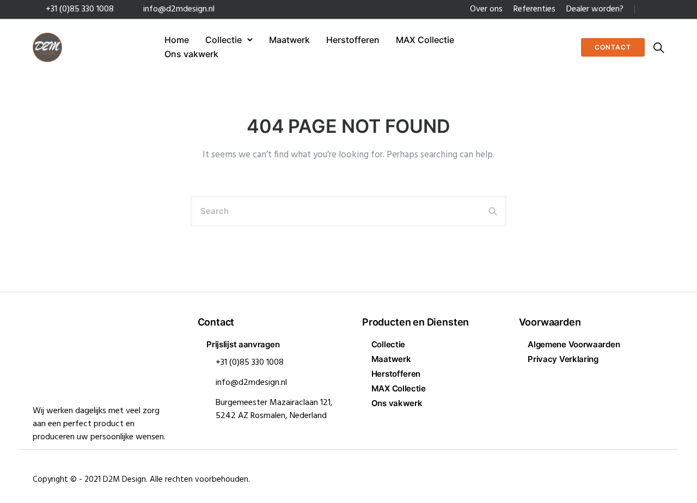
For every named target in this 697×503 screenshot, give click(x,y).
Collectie (223, 39)
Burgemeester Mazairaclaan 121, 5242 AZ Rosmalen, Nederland (274, 409)
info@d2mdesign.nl (179, 9)
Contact (613, 47)
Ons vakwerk (191, 53)
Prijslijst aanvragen (242, 344)
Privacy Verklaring (563, 359)
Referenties (534, 9)
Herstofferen (353, 39)
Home (176, 39)
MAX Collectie (425, 39)
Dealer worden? (594, 9)
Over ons (486, 9)
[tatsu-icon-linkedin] (646, 9)
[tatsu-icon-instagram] (661, 9)
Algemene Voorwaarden (574, 344)
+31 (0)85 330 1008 (80, 9)
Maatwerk (289, 39)
